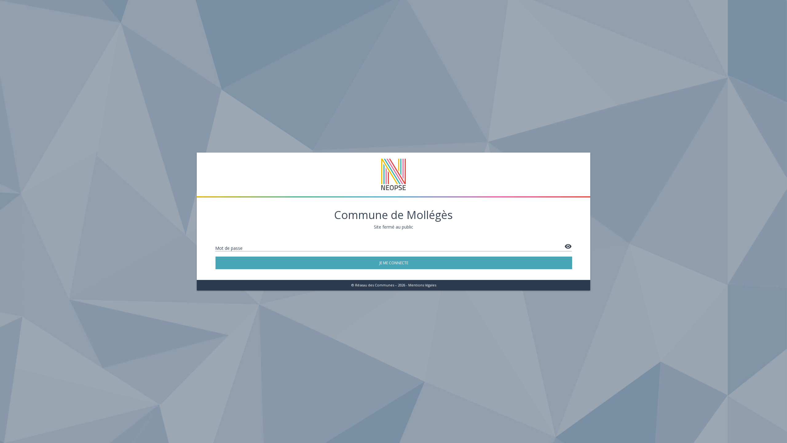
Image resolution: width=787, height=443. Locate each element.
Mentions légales (422, 285)
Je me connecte (393, 262)
